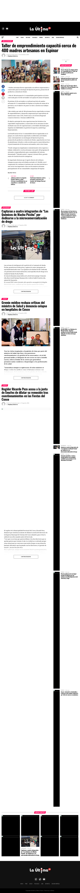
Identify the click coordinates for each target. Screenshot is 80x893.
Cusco (22, 37)
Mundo (41, 37)
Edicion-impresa (60, 37)
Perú (17, 37)
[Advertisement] (40, 11)
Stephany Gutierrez (13, 56)
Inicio (21, 884)
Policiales (34, 37)
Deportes (47, 37)
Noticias (28, 37)
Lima (53, 37)
